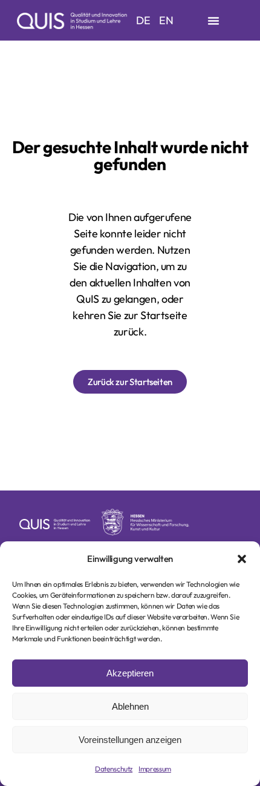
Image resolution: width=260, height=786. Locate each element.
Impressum (154, 768)
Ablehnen (130, 706)
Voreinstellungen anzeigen (130, 740)
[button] (242, 559)
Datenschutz (113, 768)
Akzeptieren (130, 673)
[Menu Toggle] (213, 21)
